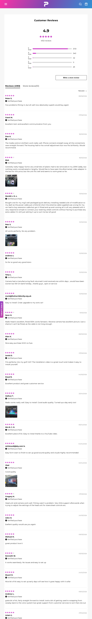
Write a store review (71, 78)
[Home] (46, 4)
